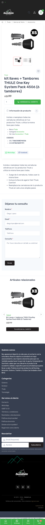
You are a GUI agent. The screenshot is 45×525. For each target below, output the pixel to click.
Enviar (9, 263)
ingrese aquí (35, 501)
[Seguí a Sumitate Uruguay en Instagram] (28, 487)
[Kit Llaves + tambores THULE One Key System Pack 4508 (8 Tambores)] (22, 299)
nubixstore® (39, 506)
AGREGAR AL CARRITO (29, 102)
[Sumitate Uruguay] (8, 12)
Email (7, 219)
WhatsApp (11, 153)
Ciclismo (5, 383)
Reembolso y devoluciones (11, 415)
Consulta (9, 239)
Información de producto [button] (20, 111)
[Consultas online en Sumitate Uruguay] (18, 487)
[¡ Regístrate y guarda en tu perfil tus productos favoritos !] (38, 71)
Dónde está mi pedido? (10, 425)
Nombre (8, 209)
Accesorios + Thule (22, 134)
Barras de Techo (19, 22)
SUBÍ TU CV (6, 409)
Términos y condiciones (10, 412)
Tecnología (5, 392)
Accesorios (31, 22)
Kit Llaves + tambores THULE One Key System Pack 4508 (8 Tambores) (20, 318)
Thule (9, 22)
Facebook (23, 153)
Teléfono (8, 229)
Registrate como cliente (10, 428)
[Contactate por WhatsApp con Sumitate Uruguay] (23, 487)
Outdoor (4, 386)
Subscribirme (36, 445)
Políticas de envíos (8, 421)
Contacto (5, 402)
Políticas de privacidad (9, 418)
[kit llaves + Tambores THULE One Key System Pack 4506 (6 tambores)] (17, 61)
